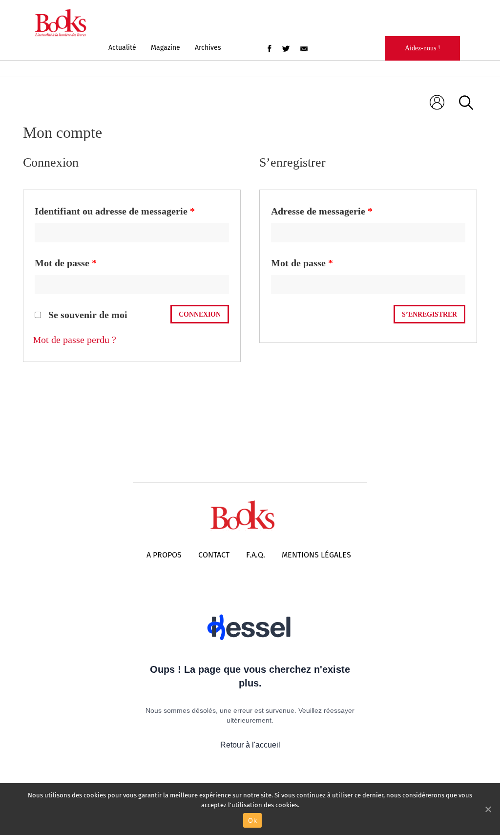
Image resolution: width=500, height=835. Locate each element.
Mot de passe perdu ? (74, 339)
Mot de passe (66, 262)
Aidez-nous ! (422, 48)
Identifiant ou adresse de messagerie (115, 211)
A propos (164, 554)
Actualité (122, 47)
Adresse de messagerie (322, 211)
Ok (252, 820)
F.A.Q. (255, 554)
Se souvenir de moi (86, 314)
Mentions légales (316, 554)
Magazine (165, 47)
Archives (208, 47)
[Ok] (488, 809)
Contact (213, 554)
